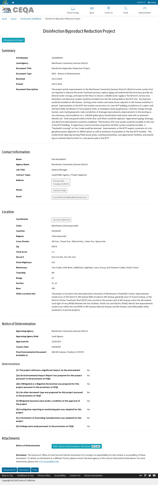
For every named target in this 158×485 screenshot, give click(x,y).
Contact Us (141, 2)
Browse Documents (93, 475)
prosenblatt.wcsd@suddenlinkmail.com (70, 197)
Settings (153, 2)
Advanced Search (145, 13)
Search (125, 13)
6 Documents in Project (13, 40)
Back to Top (7, 475)
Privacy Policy (44, 475)
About (92, 13)
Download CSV (9, 470)
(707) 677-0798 (59, 190)
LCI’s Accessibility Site (49, 461)
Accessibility (60, 475)
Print (35, 470)
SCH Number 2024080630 (30, 18)
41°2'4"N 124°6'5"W (61, 220)
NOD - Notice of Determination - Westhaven (76, 446)
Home (4, 18)
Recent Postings (73, 13)
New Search (24, 470)
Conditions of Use (25, 475)
